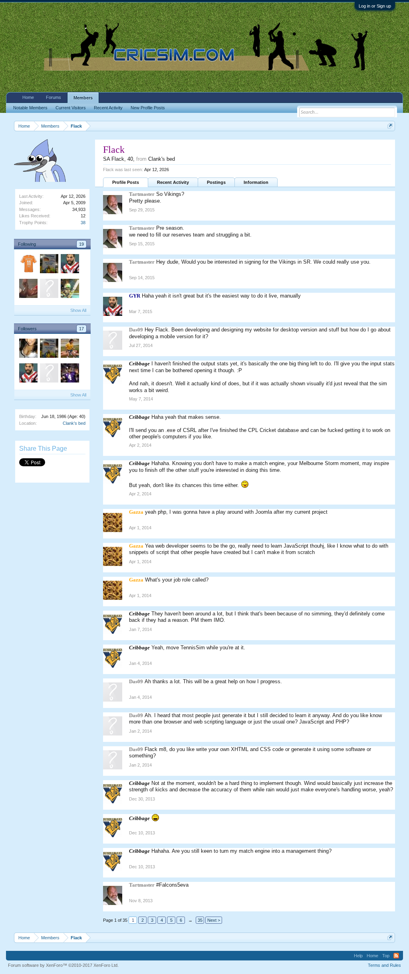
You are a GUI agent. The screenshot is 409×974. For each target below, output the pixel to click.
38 (83, 222)
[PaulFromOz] (48, 289)
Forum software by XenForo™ (63, 965)
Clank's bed (74, 423)
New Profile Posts (148, 107)
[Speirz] (48, 264)
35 (200, 920)
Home (28, 97)
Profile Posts (125, 182)
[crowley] (28, 349)
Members (83, 97)
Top (385, 955)
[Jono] (69, 374)
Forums (53, 97)
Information (256, 182)
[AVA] (28, 264)
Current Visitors (71, 107)
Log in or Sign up (375, 6)
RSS (396, 955)
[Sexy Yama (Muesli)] (69, 349)
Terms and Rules (384, 965)
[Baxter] (48, 374)
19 (81, 244)
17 (81, 328)
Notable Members (30, 107)
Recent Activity (173, 182)
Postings (216, 182)
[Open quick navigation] (390, 125)
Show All (78, 310)
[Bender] (28, 289)
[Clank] (69, 289)
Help (358, 955)
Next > (213, 920)
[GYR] (69, 264)
